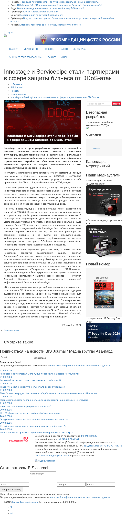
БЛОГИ (64, 48)
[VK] (12, 32)
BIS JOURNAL (79, 48)
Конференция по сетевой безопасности (41, 14)
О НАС (64, 57)
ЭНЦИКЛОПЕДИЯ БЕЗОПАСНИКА (25, 57)
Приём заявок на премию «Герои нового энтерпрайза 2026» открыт (36, 431)
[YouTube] (7, 32)
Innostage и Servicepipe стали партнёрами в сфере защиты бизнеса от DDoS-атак (54, 97)
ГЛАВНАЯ (13, 48)
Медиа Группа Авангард (25, 502)
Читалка (93, 135)
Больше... (97, 148)
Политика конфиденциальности (52, 455)
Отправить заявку (11, 489)
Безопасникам (18, 94)
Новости (14, 90)
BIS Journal (16, 87)
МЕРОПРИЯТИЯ (31, 48)
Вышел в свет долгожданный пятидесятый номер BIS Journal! (50, 8)
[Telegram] (9, 32)
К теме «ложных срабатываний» (40, 11)
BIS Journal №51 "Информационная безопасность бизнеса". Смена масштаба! (59, 5)
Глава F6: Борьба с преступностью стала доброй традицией (32, 385)
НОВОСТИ (49, 48)
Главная (17, 84)
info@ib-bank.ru (89, 435)
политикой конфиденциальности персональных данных (80, 365)
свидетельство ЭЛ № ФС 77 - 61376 (103, 445)
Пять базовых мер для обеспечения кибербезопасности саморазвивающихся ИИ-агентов (48, 391)
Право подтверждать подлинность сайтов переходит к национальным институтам (44, 398)
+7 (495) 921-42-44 (69, 439)
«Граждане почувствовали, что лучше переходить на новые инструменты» (59, 1)
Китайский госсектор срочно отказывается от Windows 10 (50, 24)
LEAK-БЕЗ (51, 57)
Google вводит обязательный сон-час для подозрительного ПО (34, 417)
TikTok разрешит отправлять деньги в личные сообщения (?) (33, 424)
